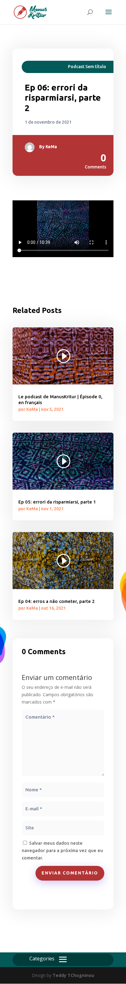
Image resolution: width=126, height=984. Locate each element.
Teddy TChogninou (73, 975)
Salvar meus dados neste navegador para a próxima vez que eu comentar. (62, 850)
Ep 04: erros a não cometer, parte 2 (56, 601)
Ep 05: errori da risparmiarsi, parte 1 (57, 501)
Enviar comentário (70, 872)
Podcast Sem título (87, 66)
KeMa (51, 146)
